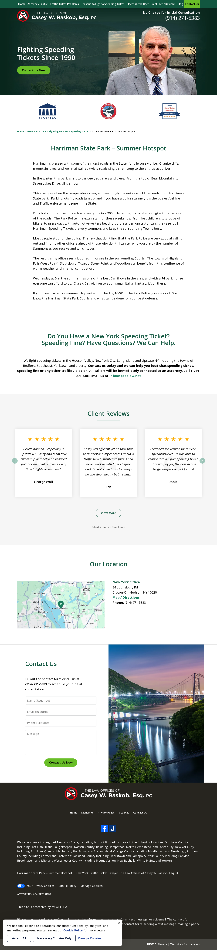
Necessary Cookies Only (54, 938)
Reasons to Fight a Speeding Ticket (103, 4)
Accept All (19, 938)
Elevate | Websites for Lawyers (173, 944)
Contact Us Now (33, 70)
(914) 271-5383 (182, 17)
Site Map (124, 812)
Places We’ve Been (138, 4)
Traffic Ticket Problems (64, 4)
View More (108, 513)
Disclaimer (87, 812)
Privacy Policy (106, 812)
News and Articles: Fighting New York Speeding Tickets (59, 131)
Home (22, 4)
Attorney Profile (37, 4)
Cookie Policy (67, 886)
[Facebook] (104, 828)
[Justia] (112, 828)
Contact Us (192, 4)
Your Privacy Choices (40, 886)
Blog (180, 4)
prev (15, 463)
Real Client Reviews (164, 4)
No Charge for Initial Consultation (171, 12)
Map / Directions (126, 597)
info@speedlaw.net (125, 376)
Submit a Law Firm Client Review (108, 526)
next (202, 463)
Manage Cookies (91, 886)
